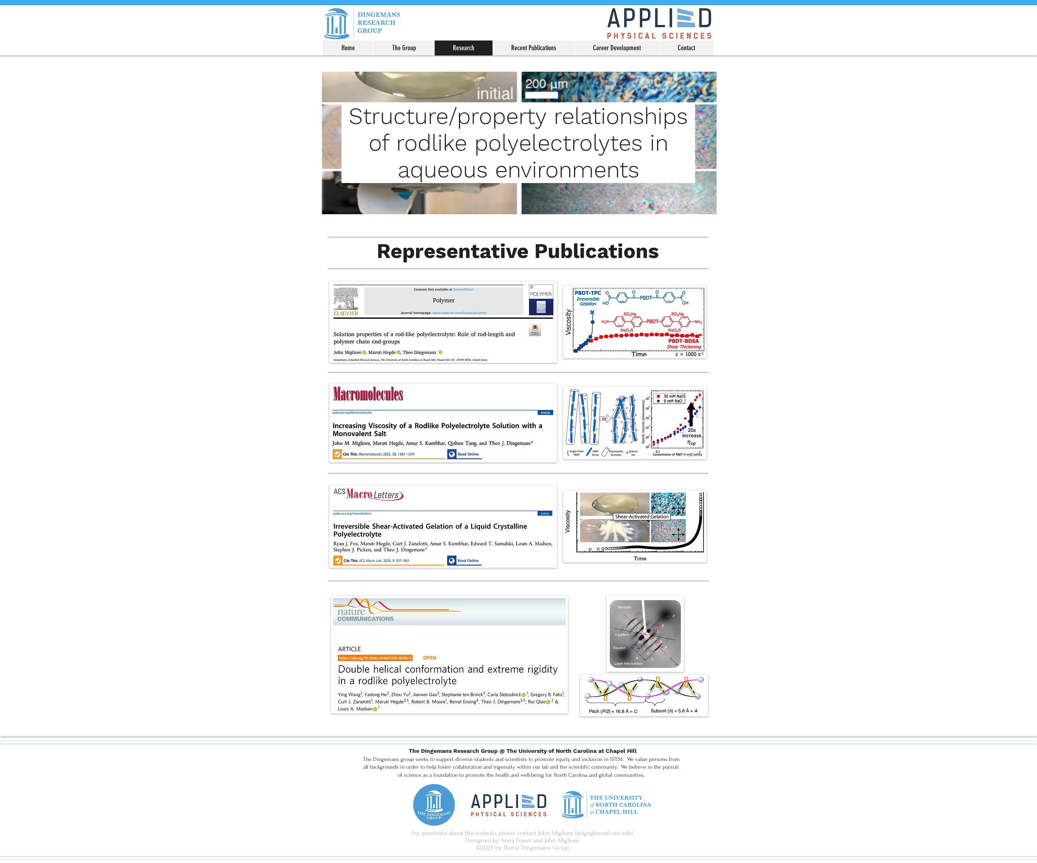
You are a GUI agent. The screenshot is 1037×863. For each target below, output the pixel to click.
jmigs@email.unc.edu (604, 833)
